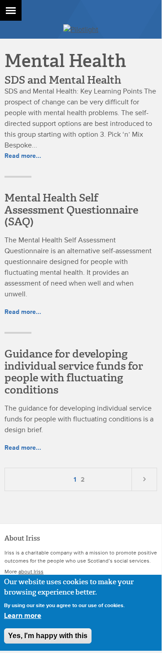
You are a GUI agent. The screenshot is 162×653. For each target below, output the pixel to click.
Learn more (22, 615)
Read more (22, 156)
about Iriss (31, 571)
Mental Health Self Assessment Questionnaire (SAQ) (71, 210)
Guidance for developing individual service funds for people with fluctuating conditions (73, 372)
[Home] (80, 29)
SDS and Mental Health (62, 80)
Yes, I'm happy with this (48, 636)
